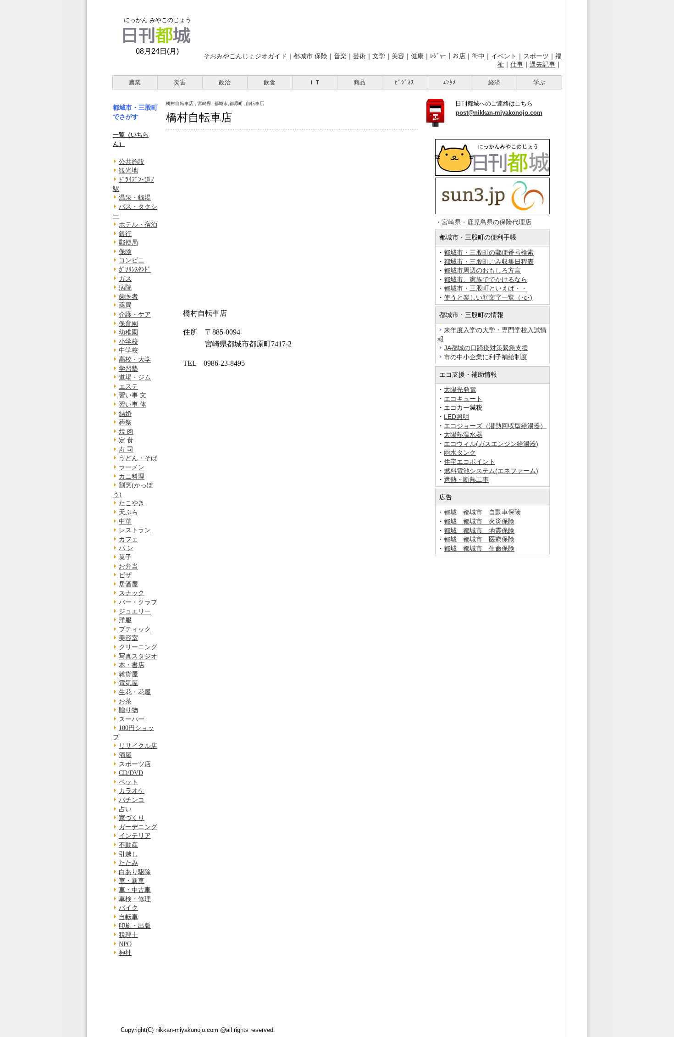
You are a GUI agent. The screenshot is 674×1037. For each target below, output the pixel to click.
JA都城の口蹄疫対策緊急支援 (486, 347)
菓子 (125, 557)
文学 (378, 56)
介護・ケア (135, 314)
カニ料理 (131, 476)
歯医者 (128, 296)
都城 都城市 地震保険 (479, 530)
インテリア (135, 835)
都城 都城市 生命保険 (479, 548)
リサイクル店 (138, 745)
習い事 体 (132, 404)
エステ (128, 386)
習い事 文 (132, 395)
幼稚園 (128, 332)
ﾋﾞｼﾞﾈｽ (404, 82)
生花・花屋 (135, 692)
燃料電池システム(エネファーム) (491, 470)
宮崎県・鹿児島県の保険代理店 (486, 222)
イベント (504, 56)
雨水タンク (460, 452)
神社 (125, 952)
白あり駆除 (135, 872)
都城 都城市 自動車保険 (482, 512)
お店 (459, 56)
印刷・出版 (135, 925)
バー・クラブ (138, 602)
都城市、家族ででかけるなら (485, 279)
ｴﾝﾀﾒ (449, 82)
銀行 (125, 233)
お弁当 (128, 566)
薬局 (125, 305)
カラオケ (131, 790)
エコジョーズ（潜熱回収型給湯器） (495, 425)
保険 (125, 251)
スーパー (131, 719)
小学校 (128, 341)
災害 (180, 82)
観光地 (128, 170)
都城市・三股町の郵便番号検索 (489, 252)
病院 (125, 287)
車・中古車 (135, 889)
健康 (417, 56)
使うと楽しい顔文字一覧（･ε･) (488, 297)
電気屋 (128, 683)
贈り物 (128, 710)
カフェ (128, 539)
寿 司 (126, 449)
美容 (398, 56)
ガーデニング (138, 827)
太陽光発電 (460, 389)
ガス (125, 278)
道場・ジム (135, 377)
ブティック (135, 629)
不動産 (128, 845)
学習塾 (128, 368)
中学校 (128, 350)
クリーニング (138, 647)
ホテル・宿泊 (138, 224)
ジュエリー (135, 611)
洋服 (125, 620)
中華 (125, 521)
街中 (478, 56)
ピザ (125, 575)
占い (125, 809)
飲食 (270, 82)
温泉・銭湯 (135, 197)
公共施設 (131, 161)
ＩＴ (314, 82)
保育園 (128, 323)
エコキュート (463, 398)
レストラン (135, 530)
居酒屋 (128, 584)
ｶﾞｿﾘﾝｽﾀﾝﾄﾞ (135, 269)
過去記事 (542, 64)
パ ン (126, 548)
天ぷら (128, 512)
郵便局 (128, 242)
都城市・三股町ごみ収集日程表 (489, 261)
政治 (225, 82)
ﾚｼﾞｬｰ (438, 56)
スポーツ (536, 56)
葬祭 (125, 422)
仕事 (516, 64)
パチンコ (131, 800)
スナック (131, 593)
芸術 (359, 56)
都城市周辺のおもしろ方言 (482, 270)
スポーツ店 (135, 764)
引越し (128, 854)
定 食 (126, 440)
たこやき (131, 503)
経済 (494, 82)
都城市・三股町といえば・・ (485, 288)
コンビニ (131, 260)
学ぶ (539, 82)
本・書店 (131, 665)
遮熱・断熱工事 (466, 479)
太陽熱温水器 (463, 434)
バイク (128, 907)
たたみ (128, 862)
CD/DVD (131, 772)
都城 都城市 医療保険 (479, 539)
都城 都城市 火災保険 (479, 521)
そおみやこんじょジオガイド (245, 56)
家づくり (131, 817)
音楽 (340, 56)
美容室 (128, 638)
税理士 (128, 934)
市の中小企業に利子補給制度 (485, 357)
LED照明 (456, 416)
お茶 (125, 701)
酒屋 (125, 755)
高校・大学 (135, 359)
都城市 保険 (310, 56)
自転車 (128, 917)
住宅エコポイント (469, 461)
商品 (359, 82)
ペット (128, 782)
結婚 (125, 413)
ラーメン (131, 467)
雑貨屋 (128, 674)
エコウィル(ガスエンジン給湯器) (491, 443)
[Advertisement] (382, 24)
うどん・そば (138, 458)
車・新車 (131, 880)
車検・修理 (135, 899)
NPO (125, 944)
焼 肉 (126, 431)
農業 (135, 82)
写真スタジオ (138, 656)
